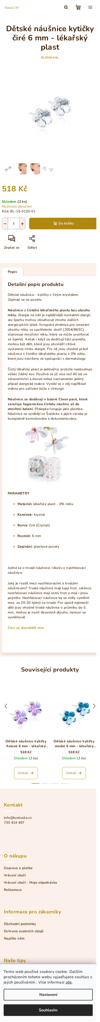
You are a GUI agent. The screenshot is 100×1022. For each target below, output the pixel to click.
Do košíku (66, 223)
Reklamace (13, 890)
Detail (23, 773)
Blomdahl (50, 58)
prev (6, 706)
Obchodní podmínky (20, 924)
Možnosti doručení (17, 206)
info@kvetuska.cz (18, 817)
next (94, 706)
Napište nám (14, 938)
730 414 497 (14, 822)
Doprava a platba (18, 868)
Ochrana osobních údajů (24, 931)
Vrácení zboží (15, 875)
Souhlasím (48, 1010)
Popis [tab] (12, 271)
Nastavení (48, 994)
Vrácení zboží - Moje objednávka (30, 882)
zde (69, 982)
